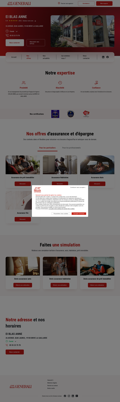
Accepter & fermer (79, 213)
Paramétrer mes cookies (61, 213)
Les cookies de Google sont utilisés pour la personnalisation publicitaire (57, 201)
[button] (62, 208)
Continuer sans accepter (77, 187)
